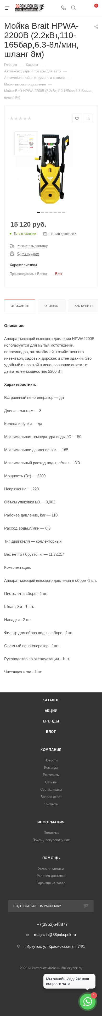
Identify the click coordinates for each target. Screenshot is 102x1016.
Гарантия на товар (51, 883)
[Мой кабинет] (83, 8)
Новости (51, 760)
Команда (51, 768)
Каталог (51, 700)
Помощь (51, 858)
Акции (51, 711)
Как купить (84, 305)
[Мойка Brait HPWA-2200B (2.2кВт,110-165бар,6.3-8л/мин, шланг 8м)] (51, 169)
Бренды (51, 721)
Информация (51, 822)
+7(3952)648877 (52, 924)
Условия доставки (51, 876)
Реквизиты (51, 775)
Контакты (51, 804)
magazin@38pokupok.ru (55, 934)
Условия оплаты (51, 868)
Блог (51, 732)
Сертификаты (51, 789)
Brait (58, 274)
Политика (51, 833)
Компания (51, 750)
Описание (20, 305)
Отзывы (51, 305)
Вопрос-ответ (51, 797)
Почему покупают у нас (51, 840)
